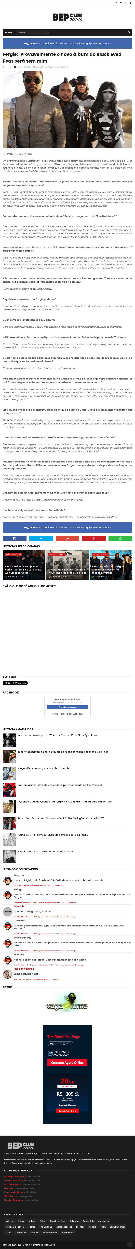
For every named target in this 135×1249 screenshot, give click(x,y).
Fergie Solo (88, 1221)
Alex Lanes (10, 1196)
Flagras (31, 1226)
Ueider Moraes (13, 1200)
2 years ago (59, 886)
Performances (50, 1232)
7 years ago (56, 979)
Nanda (8, 1188)
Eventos (80, 1226)
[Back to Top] (129, 1244)
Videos (32, 1221)
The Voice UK (45, 1226)
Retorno (64, 67)
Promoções (67, 1232)
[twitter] (121, 2)
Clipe (8, 1232)
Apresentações (13, 554)
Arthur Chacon (13, 1180)
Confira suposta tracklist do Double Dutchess (46, 851)
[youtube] (130, 2)
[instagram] (126, 2)
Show (103, 1226)
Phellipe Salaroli (24, 968)
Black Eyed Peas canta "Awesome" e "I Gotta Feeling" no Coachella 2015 (61, 818)
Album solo (21, 1232)
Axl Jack (92, 1226)
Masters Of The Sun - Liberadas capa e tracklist (32, 979)
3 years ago (79, 965)
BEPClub (19, 906)
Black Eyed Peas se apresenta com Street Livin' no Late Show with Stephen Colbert (23, 569)
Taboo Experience (15, 1226)
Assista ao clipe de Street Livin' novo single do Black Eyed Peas (67, 571)
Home (8, 32)
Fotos (42, 1221)
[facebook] (116, 2)
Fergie (56, 67)
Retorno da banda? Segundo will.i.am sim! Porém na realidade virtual (109, 569)
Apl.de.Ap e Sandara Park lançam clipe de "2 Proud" (34, 886)
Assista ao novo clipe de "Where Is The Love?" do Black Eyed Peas (57, 735)
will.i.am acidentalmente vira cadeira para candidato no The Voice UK (60, 785)
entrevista (103, 1221)
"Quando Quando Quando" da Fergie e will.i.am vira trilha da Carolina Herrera (65, 801)
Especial (35, 1232)
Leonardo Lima (13, 1192)
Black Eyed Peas (44, 67)
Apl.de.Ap (74, 1221)
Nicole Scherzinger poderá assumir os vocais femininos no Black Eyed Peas (63, 751)
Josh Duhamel (117, 1226)
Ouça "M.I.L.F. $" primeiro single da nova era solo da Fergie (53, 835)
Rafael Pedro (12, 1184)
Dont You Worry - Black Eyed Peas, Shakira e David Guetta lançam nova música (44, 965)
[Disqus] (67, 630)
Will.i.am (10, 1221)
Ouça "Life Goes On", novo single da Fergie (43, 768)
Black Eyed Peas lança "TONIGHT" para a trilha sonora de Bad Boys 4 (40, 903)
